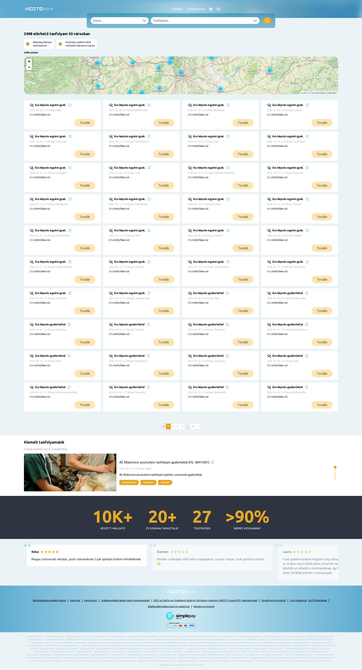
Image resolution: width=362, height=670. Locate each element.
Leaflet (304, 92)
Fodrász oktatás (327, 639)
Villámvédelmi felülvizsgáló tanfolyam (214, 657)
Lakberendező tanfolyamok (106, 648)
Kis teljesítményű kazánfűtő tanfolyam (112, 645)
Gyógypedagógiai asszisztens (163, 660)
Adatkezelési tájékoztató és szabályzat (169, 606)
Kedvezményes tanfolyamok (321, 642)
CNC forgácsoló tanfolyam (273, 636)
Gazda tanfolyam (80, 642)
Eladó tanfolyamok (72, 639)
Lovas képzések (178, 648)
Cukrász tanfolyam (326, 636)
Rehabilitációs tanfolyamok (317, 651)
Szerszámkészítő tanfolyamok (272, 654)
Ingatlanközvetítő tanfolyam (245, 642)
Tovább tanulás (96, 657)
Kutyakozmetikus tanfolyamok (66, 648)
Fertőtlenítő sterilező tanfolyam (280, 639)
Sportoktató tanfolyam (135, 654)
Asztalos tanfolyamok (134, 636)
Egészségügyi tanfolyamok (54, 639)
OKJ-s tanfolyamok (134, 651)
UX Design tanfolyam (194, 664)
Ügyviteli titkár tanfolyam (166, 657)
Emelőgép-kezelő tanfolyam (91, 639)
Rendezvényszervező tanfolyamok (39, 654)
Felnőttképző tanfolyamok (256, 639)
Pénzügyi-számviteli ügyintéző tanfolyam (217, 651)
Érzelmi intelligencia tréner (89, 660)
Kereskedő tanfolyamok (34, 645)
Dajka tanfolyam (304, 657)
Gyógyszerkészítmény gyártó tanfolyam (203, 642)
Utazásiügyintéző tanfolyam (188, 657)
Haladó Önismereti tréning (186, 660)
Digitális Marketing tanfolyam (323, 657)
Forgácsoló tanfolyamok (64, 642)
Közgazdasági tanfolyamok (263, 645)
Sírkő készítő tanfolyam (100, 654)
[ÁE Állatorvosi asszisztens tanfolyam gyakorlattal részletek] (178, 472)
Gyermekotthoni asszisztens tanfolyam (152, 642)
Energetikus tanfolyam (136, 639)
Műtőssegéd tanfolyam (102, 651)
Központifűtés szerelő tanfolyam (323, 645)
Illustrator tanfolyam (205, 660)
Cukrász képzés (312, 636)
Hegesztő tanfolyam (226, 642)
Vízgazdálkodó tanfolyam (259, 657)
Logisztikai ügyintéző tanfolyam (158, 648)
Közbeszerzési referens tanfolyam (239, 645)
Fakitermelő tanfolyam (236, 639)
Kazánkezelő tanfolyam (301, 642)
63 (193, 426)
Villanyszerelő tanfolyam (239, 657)
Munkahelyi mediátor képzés (243, 660)
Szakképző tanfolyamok (168, 654)
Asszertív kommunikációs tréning (284, 657)
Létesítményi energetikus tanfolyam (131, 648)
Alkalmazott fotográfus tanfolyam (78, 636)
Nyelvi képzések (119, 651)
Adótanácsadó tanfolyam (55, 636)
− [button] (29, 67)
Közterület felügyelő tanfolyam (42, 648)
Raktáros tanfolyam (298, 651)
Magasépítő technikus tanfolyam (240, 648)
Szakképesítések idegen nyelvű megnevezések (125, 600)
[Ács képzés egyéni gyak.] (68, 117)
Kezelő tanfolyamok (88, 645)
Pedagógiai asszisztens (304, 660)
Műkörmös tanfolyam (41, 651)
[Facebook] (210, 9)
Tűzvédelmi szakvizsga (146, 657)
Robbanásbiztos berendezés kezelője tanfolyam (71, 654)
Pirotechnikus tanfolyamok (258, 651)
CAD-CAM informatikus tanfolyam (250, 636)
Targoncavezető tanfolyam (302, 654)
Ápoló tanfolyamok (98, 636)
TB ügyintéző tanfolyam (35, 657)
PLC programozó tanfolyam (279, 651)
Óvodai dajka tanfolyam (174, 651)
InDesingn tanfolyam (222, 660)
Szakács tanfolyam (151, 654)
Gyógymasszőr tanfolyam (177, 642)
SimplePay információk (274, 600)
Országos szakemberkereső (153, 651)
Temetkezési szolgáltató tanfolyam (76, 657)
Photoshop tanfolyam (322, 660)
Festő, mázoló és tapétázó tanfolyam (307, 639)
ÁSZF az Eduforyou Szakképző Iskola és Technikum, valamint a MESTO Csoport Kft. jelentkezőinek (206, 600)
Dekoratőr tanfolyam (35, 639)
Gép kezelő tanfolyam (96, 642)
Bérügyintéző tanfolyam (169, 636)
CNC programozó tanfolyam (294, 636)
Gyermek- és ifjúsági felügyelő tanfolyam (121, 642)
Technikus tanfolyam (53, 657)
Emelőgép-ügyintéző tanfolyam (115, 639)
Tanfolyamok (195, 9)
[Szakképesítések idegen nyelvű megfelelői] (70, 105)
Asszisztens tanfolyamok (116, 636)
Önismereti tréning (286, 660)
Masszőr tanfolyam (260, 648)
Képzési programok (204, 606)
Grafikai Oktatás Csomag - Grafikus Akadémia (134, 660)
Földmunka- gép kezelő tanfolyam (41, 642)
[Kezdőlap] (39, 9)
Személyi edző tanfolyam (234, 654)
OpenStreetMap (318, 92)
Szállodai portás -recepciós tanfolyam (192, 654)
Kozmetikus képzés (282, 645)
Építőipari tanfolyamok (190, 639)
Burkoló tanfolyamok (228, 636)
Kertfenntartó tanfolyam (70, 645)
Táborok (288, 654)
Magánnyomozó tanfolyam (217, 648)
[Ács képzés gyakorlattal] (226, 305)
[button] (335, 467)
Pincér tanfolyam (241, 651)
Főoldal (177, 9)
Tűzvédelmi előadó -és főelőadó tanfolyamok (120, 657)
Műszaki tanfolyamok (84, 651)
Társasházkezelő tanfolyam (324, 654)
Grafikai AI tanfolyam (108, 660)
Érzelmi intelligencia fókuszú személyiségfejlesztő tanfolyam (54, 660)
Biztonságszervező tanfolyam (190, 636)
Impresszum (90, 600)
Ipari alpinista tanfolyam (267, 642)
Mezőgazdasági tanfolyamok (296, 648)
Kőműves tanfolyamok (168, 645)
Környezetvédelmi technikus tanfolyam (210, 645)
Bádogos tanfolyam (151, 636)
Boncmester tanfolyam (211, 636)
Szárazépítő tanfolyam (215, 654)
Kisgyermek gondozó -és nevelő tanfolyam (143, 645)
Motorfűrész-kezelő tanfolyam (319, 648)
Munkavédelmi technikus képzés (63, 651)
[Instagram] (218, 9)
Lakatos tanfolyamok (86, 648)
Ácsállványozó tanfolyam (35, 636)
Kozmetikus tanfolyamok (300, 645)
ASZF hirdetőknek (317, 600)
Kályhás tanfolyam (284, 642)
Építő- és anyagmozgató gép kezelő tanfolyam (163, 639)
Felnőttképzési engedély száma (49, 600)
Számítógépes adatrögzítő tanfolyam (172, 664)
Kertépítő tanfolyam (52, 645)
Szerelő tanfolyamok (252, 654)
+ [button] (29, 61)
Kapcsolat (75, 600)
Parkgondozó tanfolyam (192, 651)
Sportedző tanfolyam (118, 654)
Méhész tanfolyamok (276, 648)
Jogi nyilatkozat (298, 600)
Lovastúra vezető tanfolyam (196, 648)
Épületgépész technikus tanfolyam (213, 639)
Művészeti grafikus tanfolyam (266, 660)
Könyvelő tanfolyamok (186, 645)
